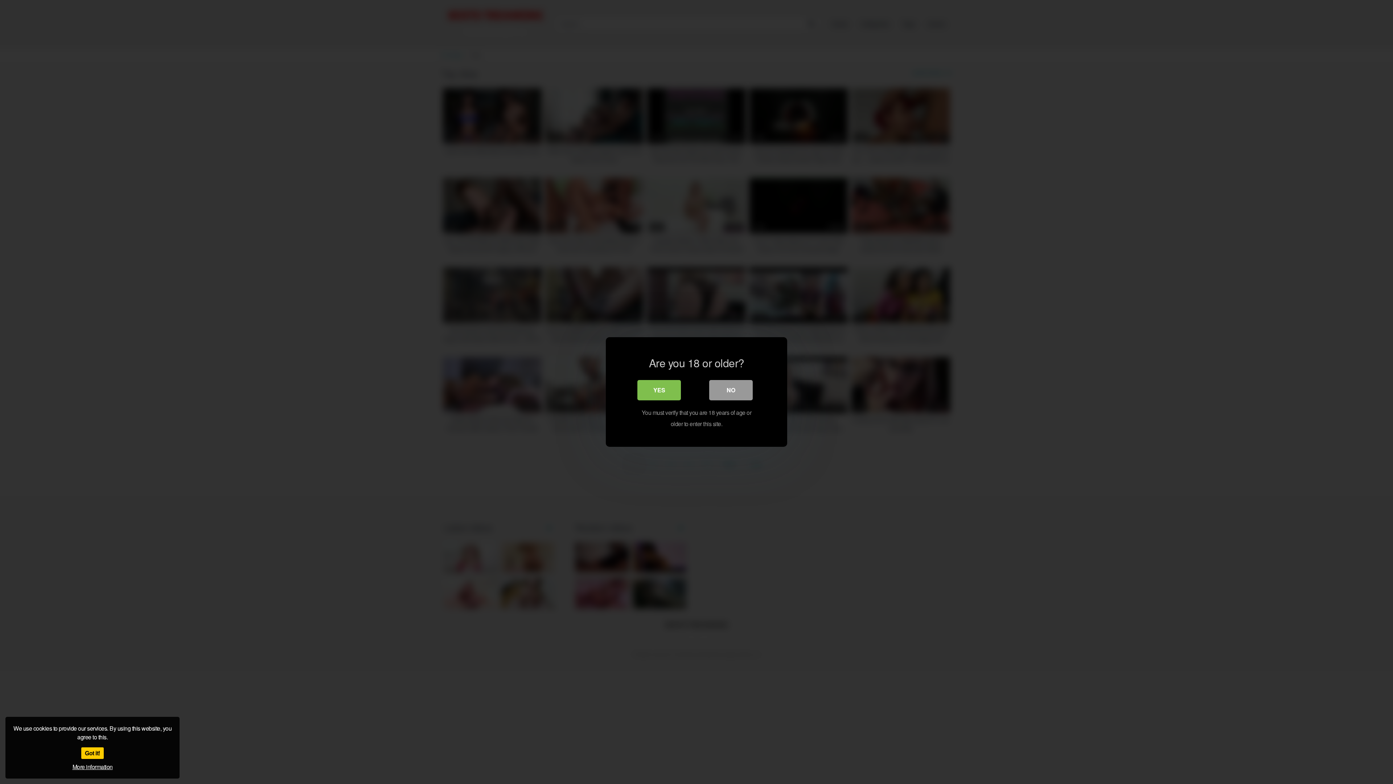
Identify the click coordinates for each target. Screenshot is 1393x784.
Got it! (92, 753)
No (731, 390)
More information (93, 767)
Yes (659, 390)
